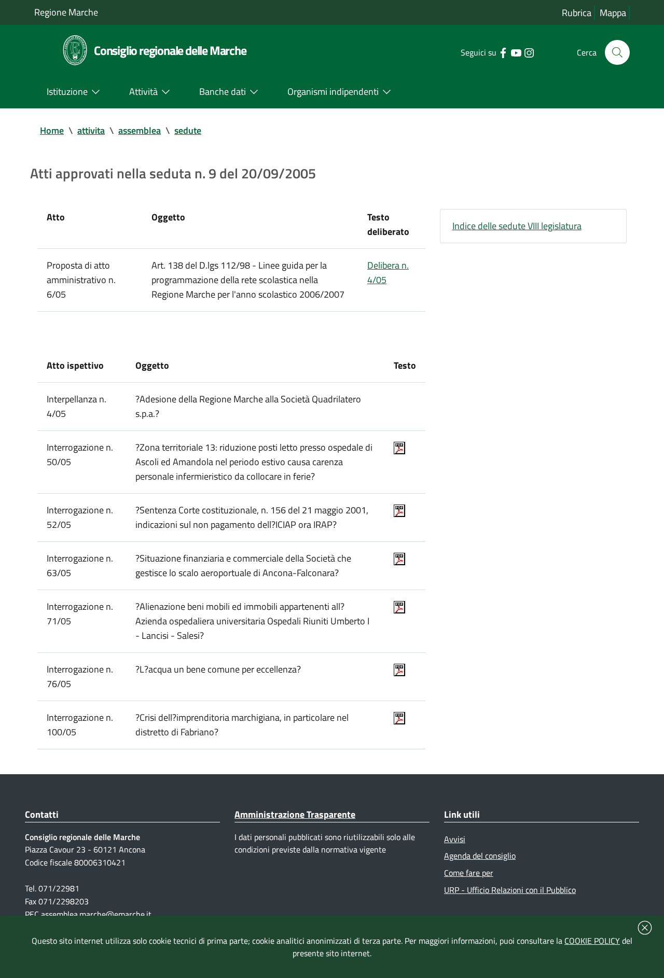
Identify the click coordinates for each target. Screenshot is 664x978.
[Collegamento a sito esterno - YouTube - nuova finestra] (515, 52)
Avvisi (454, 839)
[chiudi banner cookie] (644, 928)
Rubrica (576, 13)
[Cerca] (617, 52)
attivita (91, 130)
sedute (187, 130)
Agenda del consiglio (480, 855)
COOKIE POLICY (592, 940)
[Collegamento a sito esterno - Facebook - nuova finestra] (502, 52)
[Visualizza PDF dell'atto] (399, 447)
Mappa (613, 13)
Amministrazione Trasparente (294, 814)
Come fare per (468, 873)
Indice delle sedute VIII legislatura (517, 226)
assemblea (139, 130)
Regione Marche (66, 12)
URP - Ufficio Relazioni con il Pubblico (510, 890)
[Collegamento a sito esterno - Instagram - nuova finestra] (528, 52)
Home (52, 130)
